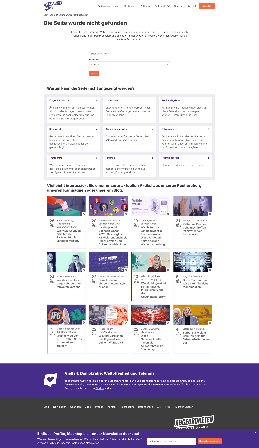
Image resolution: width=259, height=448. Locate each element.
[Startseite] (53, 6)
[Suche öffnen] (189, 6)
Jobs (88, 406)
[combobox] (129, 64)
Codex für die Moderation (187, 384)
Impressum (127, 406)
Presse (99, 406)
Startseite (48, 14)
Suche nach (94, 59)
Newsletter (59, 406)
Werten (100, 388)
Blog (46, 406)
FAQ (167, 406)
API (159, 406)
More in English (184, 406)
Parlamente (160, 6)
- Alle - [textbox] (95, 64)
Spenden (75, 406)
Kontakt (112, 406)
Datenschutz (145, 406)
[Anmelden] (194, 6)
